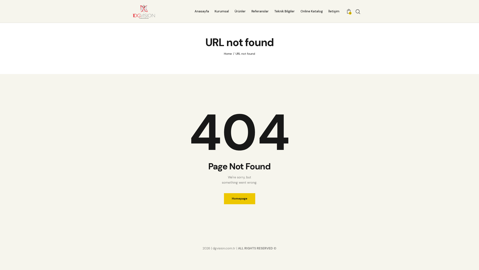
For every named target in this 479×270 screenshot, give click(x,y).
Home (228, 54)
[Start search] (358, 12)
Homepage (239, 198)
